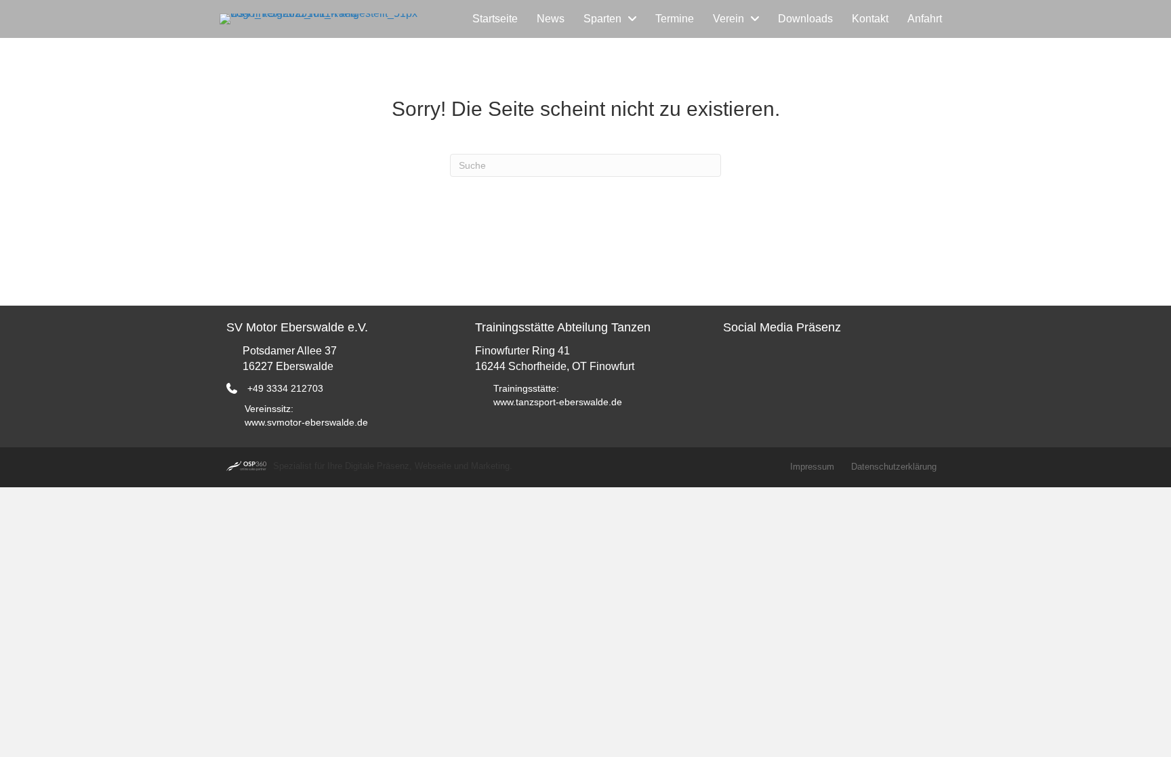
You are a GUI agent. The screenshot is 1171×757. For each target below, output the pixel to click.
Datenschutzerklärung (894, 467)
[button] (736, 363)
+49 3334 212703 (285, 388)
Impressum (812, 467)
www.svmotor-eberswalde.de (306, 422)
